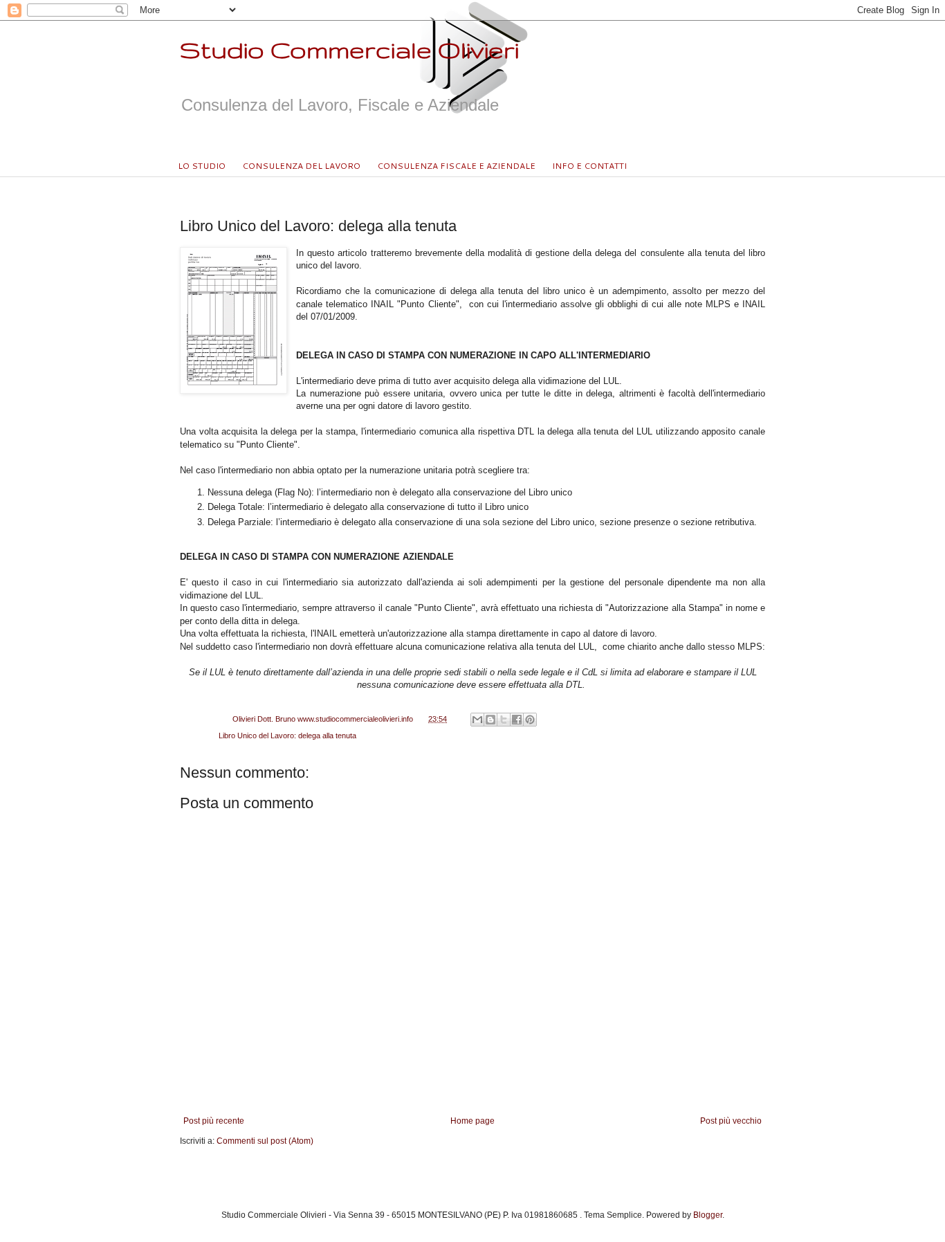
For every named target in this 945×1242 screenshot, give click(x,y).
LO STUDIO (202, 166)
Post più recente (213, 1121)
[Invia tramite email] (477, 720)
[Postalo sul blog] (490, 720)
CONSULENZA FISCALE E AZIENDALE (456, 166)
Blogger (707, 1215)
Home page (472, 1121)
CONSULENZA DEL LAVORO (301, 166)
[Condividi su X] (504, 720)
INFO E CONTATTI (589, 166)
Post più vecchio (731, 1121)
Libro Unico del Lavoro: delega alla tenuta (287, 735)
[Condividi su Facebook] (517, 720)
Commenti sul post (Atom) (265, 1141)
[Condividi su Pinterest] (530, 720)
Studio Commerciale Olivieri (349, 49)
